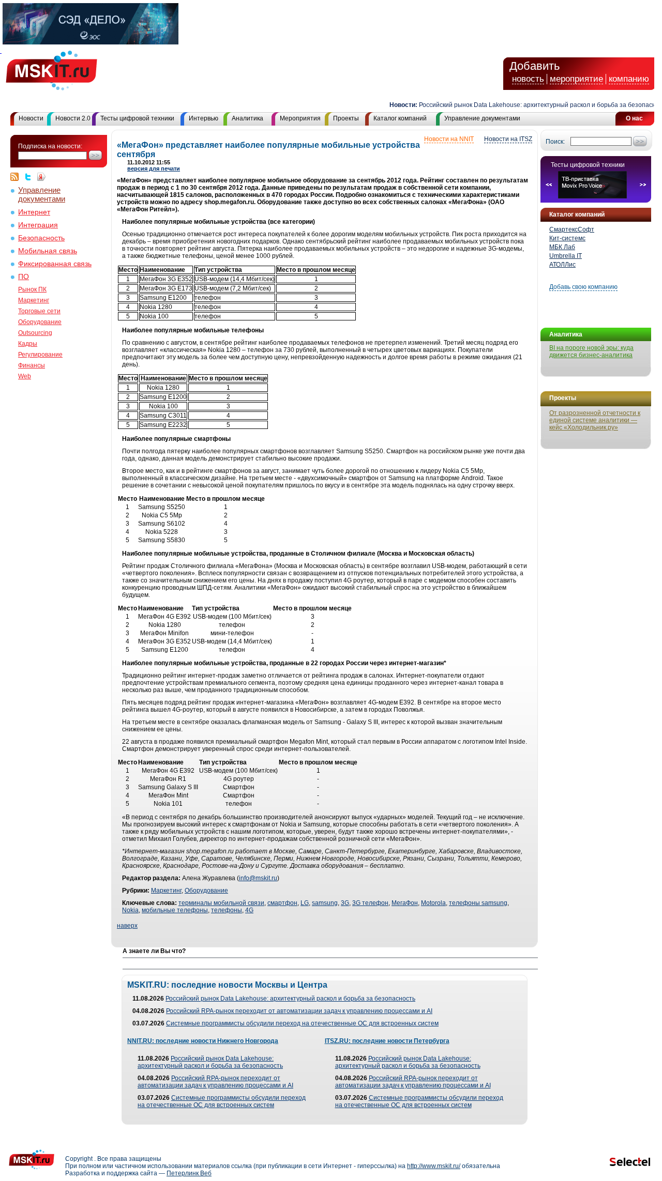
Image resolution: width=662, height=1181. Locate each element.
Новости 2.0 (73, 118)
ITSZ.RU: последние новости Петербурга (387, 1041)
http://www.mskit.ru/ (433, 1166)
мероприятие (576, 79)
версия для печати (153, 168)
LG (304, 903)
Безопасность (41, 238)
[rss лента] (17, 177)
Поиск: (555, 141)
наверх (127, 925)
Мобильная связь (47, 251)
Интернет (34, 212)
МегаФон (405, 903)
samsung (325, 903)
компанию (629, 79)
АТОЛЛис (562, 264)
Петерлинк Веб (189, 1173)
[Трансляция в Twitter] (30, 177)
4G (249, 910)
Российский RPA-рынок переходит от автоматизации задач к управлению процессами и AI (299, 1011)
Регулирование (40, 354)
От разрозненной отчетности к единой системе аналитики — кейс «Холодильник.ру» (594, 420)
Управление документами (482, 118)
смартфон (282, 903)
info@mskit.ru (258, 878)
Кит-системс (567, 238)
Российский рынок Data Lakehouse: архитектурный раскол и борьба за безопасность (531, 105)
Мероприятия (300, 118)
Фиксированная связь (55, 264)
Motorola (433, 903)
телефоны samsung (478, 903)
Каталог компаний (400, 118)
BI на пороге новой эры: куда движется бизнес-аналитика (591, 351)
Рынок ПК (32, 289)
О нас (634, 118)
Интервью (203, 118)
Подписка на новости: (50, 146)
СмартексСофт (571, 229)
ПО (23, 277)
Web (24, 376)
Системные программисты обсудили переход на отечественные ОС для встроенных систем (302, 1023)
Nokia (130, 910)
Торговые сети (39, 311)
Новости (31, 118)
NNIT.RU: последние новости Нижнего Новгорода (202, 1041)
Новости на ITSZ (508, 139)
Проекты (346, 118)
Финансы (31, 365)
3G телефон (370, 903)
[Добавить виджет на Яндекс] (41, 177)
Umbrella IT (565, 255)
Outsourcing (35, 332)
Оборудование (40, 322)
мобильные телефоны (175, 910)
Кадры (27, 343)
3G (345, 903)
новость (528, 79)
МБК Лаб (562, 247)
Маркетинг (33, 300)
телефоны (226, 910)
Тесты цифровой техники (137, 118)
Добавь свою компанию (583, 286)
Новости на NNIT (449, 139)
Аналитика (247, 118)
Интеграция (38, 225)
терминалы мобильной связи (221, 903)
